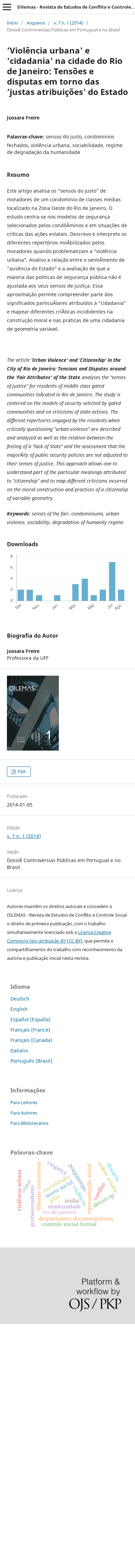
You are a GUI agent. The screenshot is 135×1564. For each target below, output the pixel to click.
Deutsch (19, 998)
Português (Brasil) (31, 1061)
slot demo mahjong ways (29, 1332)
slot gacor (11, 1391)
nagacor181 (13, 1449)
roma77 (9, 1461)
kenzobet (10, 1344)
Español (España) (30, 1019)
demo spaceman (19, 1496)
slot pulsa (11, 1438)
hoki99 (7, 1508)
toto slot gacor (16, 1484)
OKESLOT (10, 1355)
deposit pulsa (16, 1402)
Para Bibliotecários (29, 1123)
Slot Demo (12, 1426)
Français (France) (30, 1029)
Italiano (19, 1050)
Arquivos (36, 23)
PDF (21, 772)
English (19, 1009)
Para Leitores (23, 1102)
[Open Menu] (7, 7)
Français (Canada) (31, 1040)
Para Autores (23, 1113)
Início (12, 23)
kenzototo (11, 1367)
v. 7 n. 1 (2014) (68, 23)
